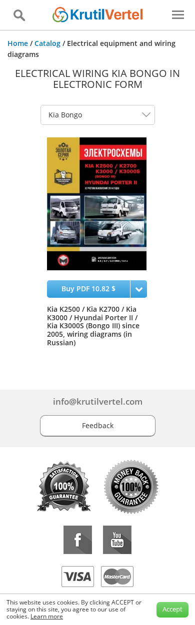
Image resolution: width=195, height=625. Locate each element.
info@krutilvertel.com (97, 401)
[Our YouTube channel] (117, 540)
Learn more (46, 616)
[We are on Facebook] (78, 540)
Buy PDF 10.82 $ (89, 288)
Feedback (98, 425)
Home (18, 43)
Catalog (47, 43)
